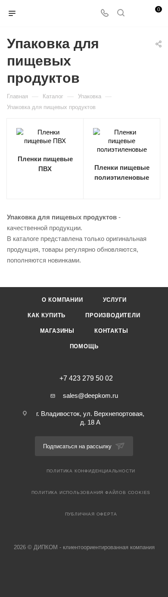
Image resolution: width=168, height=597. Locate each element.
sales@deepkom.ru (90, 395)
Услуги (115, 300)
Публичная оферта (91, 514)
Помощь (84, 346)
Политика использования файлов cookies (91, 492)
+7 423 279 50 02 (86, 378)
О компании (62, 300)
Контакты (111, 331)
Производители (112, 315)
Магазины (57, 331)
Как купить (46, 315)
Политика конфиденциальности (91, 471)
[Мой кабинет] (137, 13)
